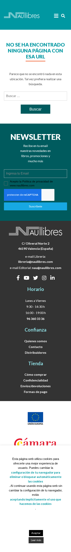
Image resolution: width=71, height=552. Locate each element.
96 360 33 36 (35, 318)
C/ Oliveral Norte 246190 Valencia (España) (35, 245)
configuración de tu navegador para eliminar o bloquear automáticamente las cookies (36, 477)
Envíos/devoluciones (36, 386)
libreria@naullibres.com (35, 261)
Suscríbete (35, 206)
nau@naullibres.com (46, 268)
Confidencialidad (35, 380)
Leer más (36, 540)
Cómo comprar (35, 374)
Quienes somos (35, 341)
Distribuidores (35, 352)
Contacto (36, 347)
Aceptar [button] (36, 533)
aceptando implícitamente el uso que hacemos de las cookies (35, 502)
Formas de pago (35, 392)
